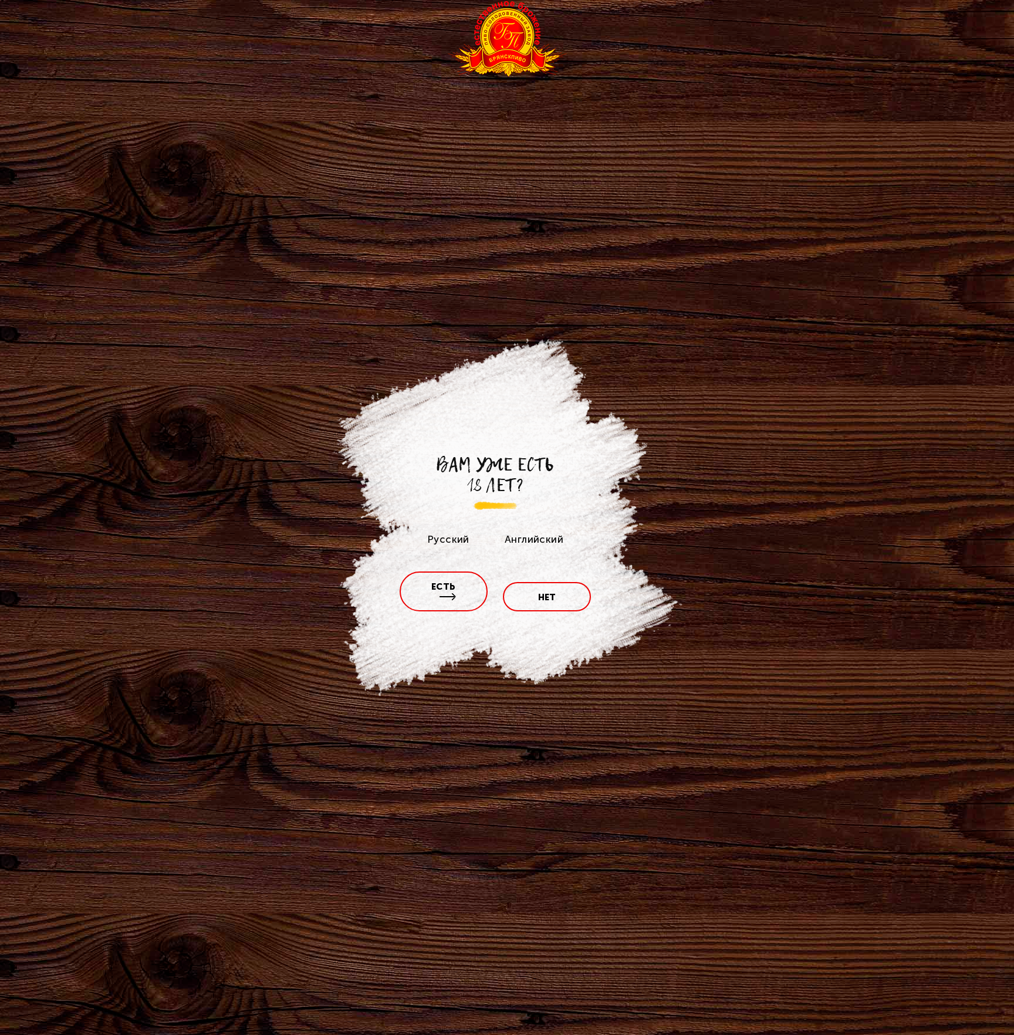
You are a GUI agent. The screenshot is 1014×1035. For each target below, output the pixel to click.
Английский (534, 539)
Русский (448, 539)
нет (547, 597)
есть (443, 586)
